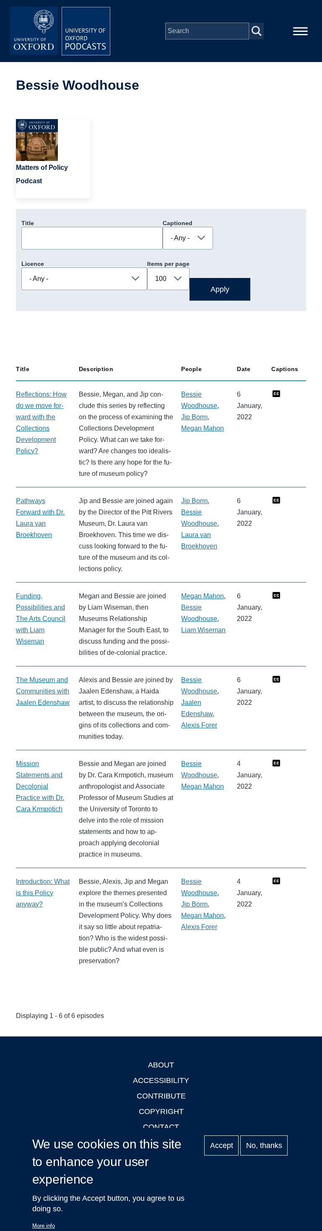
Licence (32, 263)
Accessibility (161, 1080)
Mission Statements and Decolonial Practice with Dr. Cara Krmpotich (40, 786)
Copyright (161, 1111)
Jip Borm (194, 417)
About (161, 1065)
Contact (161, 1127)
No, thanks (264, 1145)
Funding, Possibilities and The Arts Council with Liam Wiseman (40, 618)
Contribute (161, 1096)
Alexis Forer (199, 725)
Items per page (168, 263)
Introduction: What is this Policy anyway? (43, 893)
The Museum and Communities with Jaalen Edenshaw (43, 691)
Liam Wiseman (203, 630)
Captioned (177, 223)
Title (27, 223)
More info (43, 1226)
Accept (221, 1145)
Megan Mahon (202, 428)
